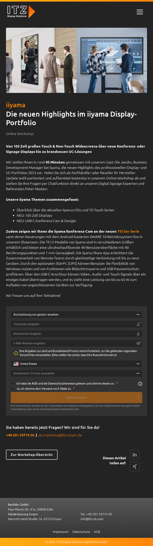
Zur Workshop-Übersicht (32, 454)
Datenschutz (81, 531)
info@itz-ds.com (91, 518)
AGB (97, 531)
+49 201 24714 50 (20, 435)
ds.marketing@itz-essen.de (60, 435)
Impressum (61, 531)
